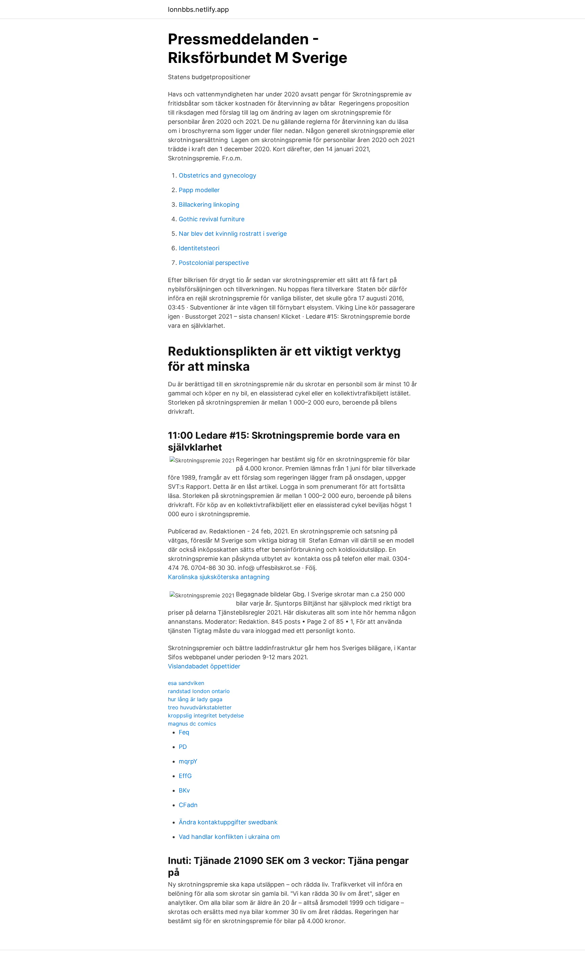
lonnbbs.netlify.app (198, 9)
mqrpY (188, 761)
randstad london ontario (199, 691)
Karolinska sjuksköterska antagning (218, 576)
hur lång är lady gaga (195, 699)
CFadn (188, 804)
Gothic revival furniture (211, 219)
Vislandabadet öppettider (204, 666)
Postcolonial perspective (214, 262)
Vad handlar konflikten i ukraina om (229, 836)
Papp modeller (199, 189)
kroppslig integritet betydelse (206, 715)
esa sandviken (186, 683)
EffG (185, 775)
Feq (184, 732)
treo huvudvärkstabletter (200, 707)
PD (183, 746)
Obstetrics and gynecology (217, 175)
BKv (184, 790)
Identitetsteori (199, 248)
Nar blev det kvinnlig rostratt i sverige (233, 233)
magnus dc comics (192, 723)
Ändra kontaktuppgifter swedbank (228, 822)
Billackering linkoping (209, 204)
